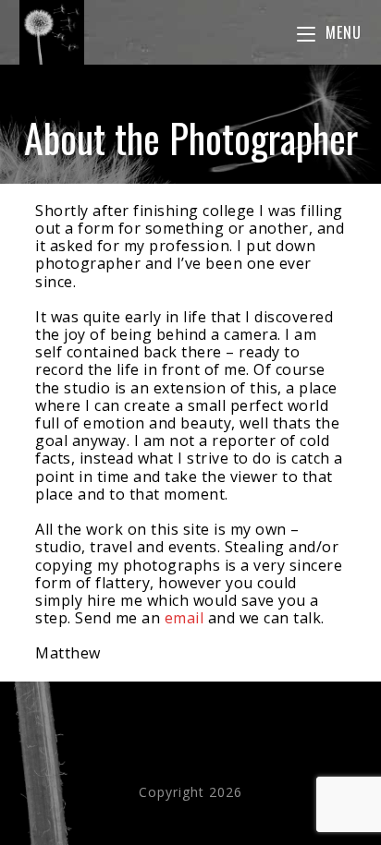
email (184, 618)
